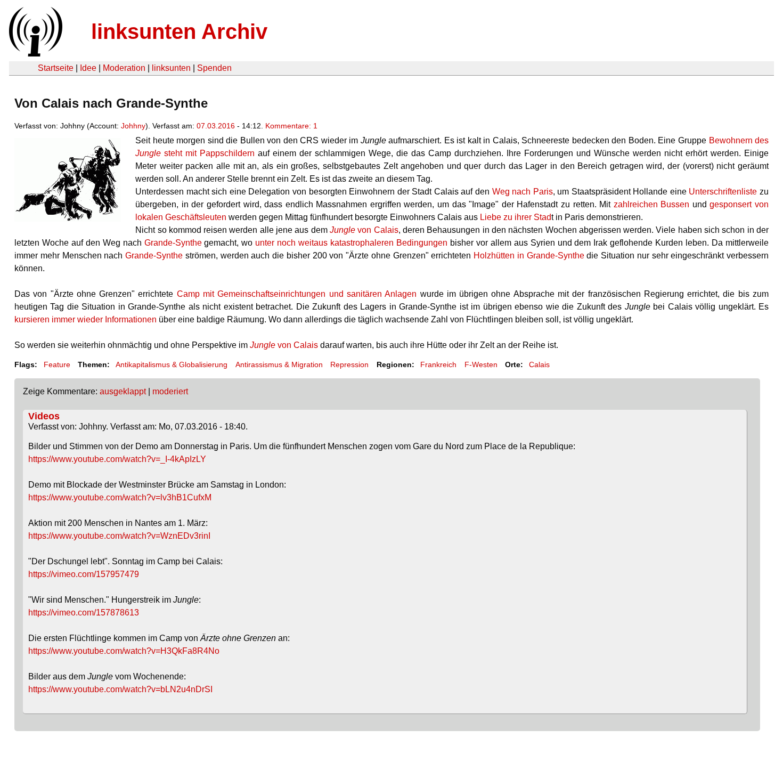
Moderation (124, 67)
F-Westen (480, 364)
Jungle (262, 345)
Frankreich (438, 364)
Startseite (56, 67)
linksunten (171, 67)
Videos (44, 416)
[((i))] (35, 53)
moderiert (170, 391)
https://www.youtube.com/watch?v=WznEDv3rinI (119, 535)
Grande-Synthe (173, 242)
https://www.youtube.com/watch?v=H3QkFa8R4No (123, 650)
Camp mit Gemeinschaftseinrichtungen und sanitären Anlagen (297, 293)
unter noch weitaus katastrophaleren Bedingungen (351, 242)
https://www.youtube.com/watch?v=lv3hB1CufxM (119, 497)
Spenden (214, 67)
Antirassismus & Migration (279, 364)
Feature (57, 364)
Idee (88, 67)
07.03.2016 (216, 125)
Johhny (133, 125)
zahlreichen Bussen (652, 204)
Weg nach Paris (522, 191)
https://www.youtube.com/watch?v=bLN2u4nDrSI (120, 689)
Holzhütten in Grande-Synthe (529, 255)
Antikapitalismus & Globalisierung (171, 364)
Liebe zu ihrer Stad (515, 217)
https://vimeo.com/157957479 (83, 574)
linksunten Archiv (179, 31)
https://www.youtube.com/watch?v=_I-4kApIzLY (117, 459)
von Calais (364, 229)
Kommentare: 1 (291, 125)
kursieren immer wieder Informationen (85, 319)
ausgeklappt (123, 391)
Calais (539, 364)
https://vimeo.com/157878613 (83, 612)
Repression (349, 364)
